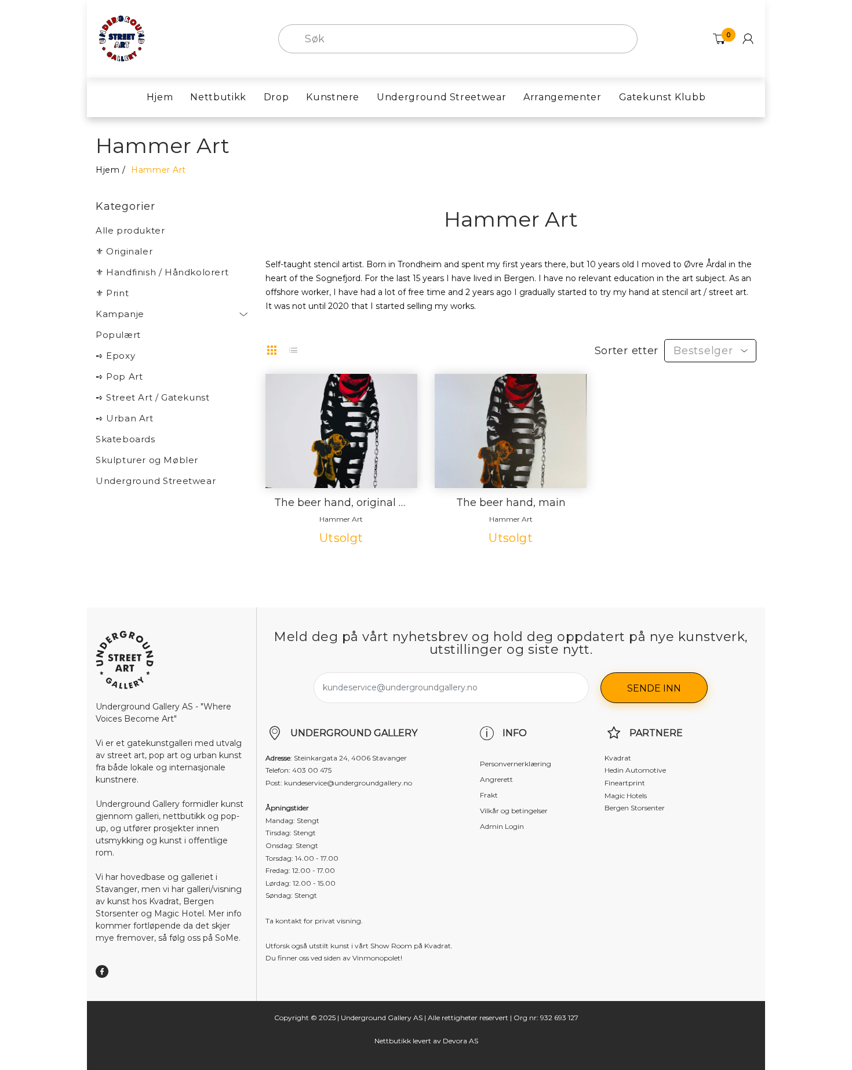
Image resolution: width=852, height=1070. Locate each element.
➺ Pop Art (119, 376)
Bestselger (703, 350)
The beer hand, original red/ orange (341, 503)
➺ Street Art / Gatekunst (152, 397)
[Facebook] (102, 971)
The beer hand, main (511, 503)
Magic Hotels (626, 795)
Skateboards (125, 439)
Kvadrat (618, 758)
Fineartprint (625, 782)
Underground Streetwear (156, 480)
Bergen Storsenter (635, 807)
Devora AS (460, 1040)
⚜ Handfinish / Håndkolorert (162, 272)
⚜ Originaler (124, 251)
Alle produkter (130, 230)
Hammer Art (341, 519)
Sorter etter (627, 350)
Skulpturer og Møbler (147, 459)
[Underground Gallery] (122, 38)
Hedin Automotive (635, 770)
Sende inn (654, 688)
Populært (118, 334)
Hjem (107, 170)
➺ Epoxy (115, 355)
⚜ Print (112, 293)
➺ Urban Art (125, 418)
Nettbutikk (392, 1040)
